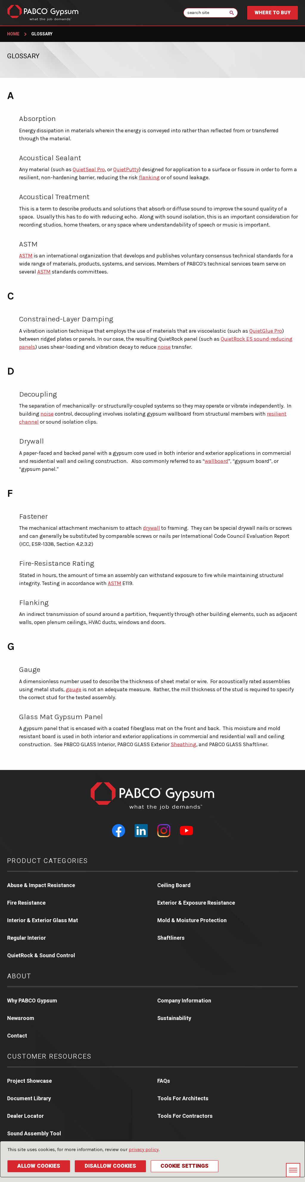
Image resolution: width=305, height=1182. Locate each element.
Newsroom (20, 1018)
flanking (149, 177)
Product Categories (47, 861)
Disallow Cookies (110, 1166)
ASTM (25, 255)
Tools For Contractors (185, 1116)
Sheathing (183, 744)
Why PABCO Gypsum (32, 1001)
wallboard (216, 461)
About (19, 976)
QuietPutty (126, 169)
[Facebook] (118, 830)
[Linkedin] (141, 830)
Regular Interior (26, 938)
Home (13, 34)
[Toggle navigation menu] (293, 1170)
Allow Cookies (38, 1166)
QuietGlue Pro (265, 331)
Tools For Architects (182, 1099)
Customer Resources (49, 1056)
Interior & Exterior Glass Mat (42, 921)
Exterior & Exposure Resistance (196, 903)
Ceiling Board (174, 885)
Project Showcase (29, 1081)
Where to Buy (272, 12)
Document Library (29, 1099)
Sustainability (174, 1018)
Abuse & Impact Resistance (41, 885)
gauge (73, 689)
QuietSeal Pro (89, 169)
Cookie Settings (184, 1166)
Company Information (184, 1001)
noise (164, 347)
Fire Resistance (26, 903)
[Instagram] (163, 830)
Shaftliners (171, 938)
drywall (151, 528)
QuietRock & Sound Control (41, 956)
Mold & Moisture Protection (192, 921)
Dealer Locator (25, 1116)
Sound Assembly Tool (34, 1134)
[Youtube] (186, 830)
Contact (17, 1036)
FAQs (163, 1081)
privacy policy (143, 1149)
